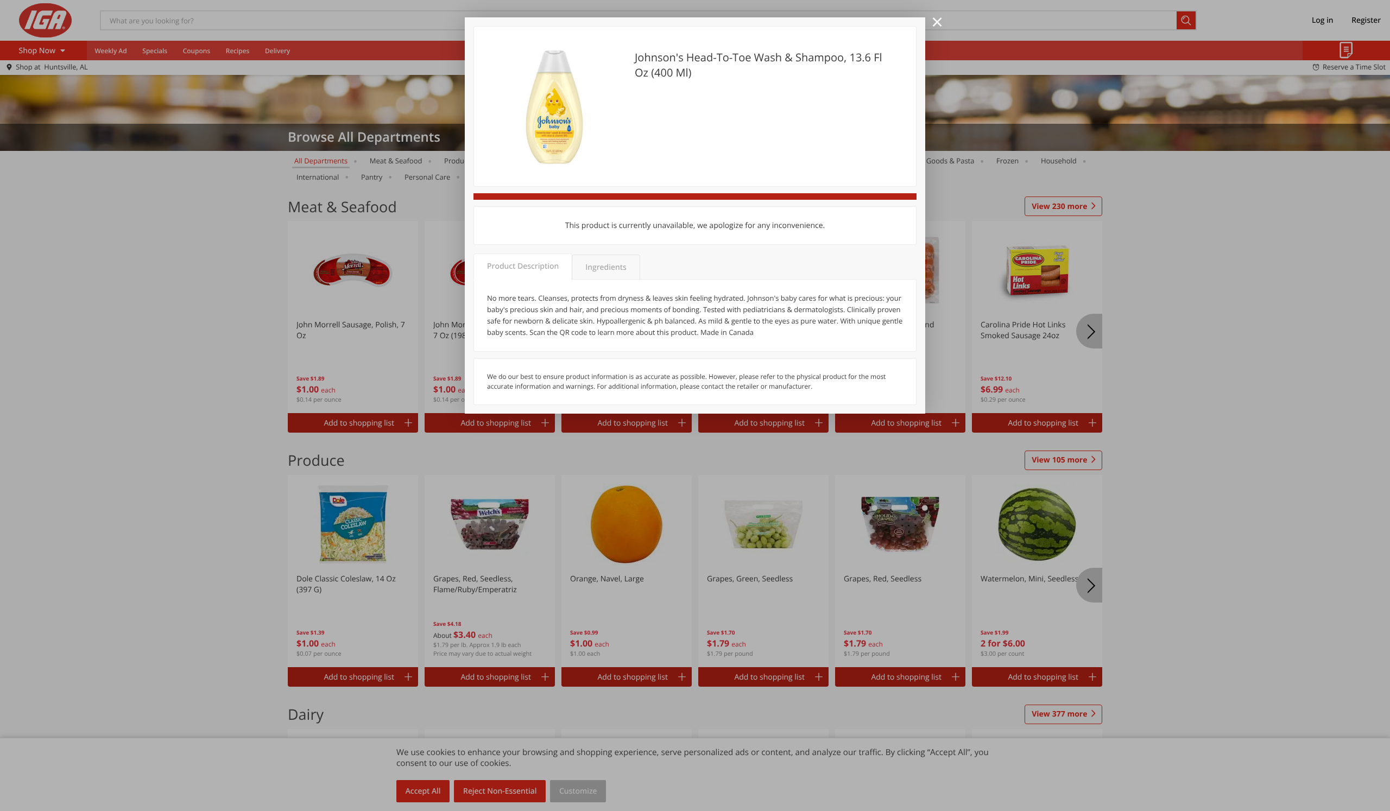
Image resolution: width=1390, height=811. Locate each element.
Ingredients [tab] (605, 267)
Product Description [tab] (523, 266)
